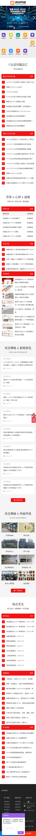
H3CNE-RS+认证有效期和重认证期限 (18, 149)
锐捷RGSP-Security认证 (14, 87)
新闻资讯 (18, 54)
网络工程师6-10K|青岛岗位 (15, 708)
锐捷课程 (3, 38)
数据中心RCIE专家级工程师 (15, 101)
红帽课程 (3, 54)
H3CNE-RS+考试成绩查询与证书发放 (18, 144)
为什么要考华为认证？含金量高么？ (18, 772)
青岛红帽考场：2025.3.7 (14, 646)
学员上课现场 (9, 583)
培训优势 (7, 807)
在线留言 (25, 54)
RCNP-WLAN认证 (12, 92)
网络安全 (18, 38)
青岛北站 (26, 535)
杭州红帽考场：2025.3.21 (15, 660)
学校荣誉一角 (26, 567)
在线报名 (30, 218)
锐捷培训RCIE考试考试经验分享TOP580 (20, 249)
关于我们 (7, 798)
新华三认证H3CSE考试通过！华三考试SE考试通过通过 (24, 305)
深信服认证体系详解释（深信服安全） (19, 106)
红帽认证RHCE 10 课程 (10, 232)
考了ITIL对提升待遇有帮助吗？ (16, 762)
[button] (14, 28)
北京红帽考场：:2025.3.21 (15, 651)
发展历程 (7, 804)
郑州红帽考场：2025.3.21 (15, 665)
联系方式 (29, 798)
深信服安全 (25, 38)
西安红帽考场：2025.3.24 (15, 641)
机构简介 (7, 801)
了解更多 (19, 590)
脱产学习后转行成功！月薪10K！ (17, 722)
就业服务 (26, 583)
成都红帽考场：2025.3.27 (15, 636)
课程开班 (18, 798)
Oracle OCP (32, 38)
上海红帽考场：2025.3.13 (15, 655)
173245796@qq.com (29, 803)
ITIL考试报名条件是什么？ (15, 767)
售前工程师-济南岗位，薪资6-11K (17, 717)
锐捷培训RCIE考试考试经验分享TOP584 (19, 254)
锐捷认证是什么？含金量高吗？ (17, 738)
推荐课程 (18, 801)
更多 (31, 76)
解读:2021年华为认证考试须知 (16, 777)
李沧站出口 (9, 551)
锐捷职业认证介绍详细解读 (15, 126)
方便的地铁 (9, 535)
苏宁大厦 (26, 551)
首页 (11, 38)
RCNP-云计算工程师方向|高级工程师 (18, 97)
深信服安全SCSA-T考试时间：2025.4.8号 (20, 626)
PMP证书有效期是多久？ (14, 757)
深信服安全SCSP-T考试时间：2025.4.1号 (20, 631)
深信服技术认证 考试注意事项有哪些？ (19, 121)
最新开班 (11, 54)
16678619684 (30, 810)
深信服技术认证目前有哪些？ (16, 116)
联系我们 (7, 810)
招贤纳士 (7, 812)
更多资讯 (19, 500)
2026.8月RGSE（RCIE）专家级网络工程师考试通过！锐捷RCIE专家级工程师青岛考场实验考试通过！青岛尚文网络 (18, 365)
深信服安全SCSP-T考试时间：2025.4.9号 (20, 622)
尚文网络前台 (9, 567)
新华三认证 (32, 46)
